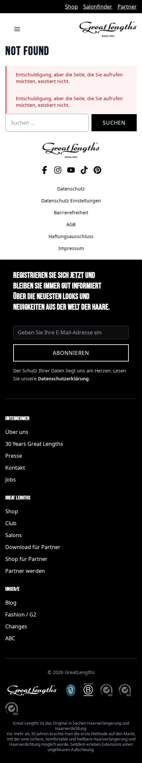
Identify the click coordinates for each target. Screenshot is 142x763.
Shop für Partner (26, 559)
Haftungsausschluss (71, 236)
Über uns (16, 432)
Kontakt (15, 467)
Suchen (114, 122)
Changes (16, 626)
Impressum (71, 248)
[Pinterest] (97, 170)
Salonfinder (97, 6)
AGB (71, 224)
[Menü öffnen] (17, 29)
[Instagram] (58, 170)
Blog (11, 602)
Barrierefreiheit (71, 212)
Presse (13, 455)
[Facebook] (45, 170)
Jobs (10, 479)
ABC (10, 638)
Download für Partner (32, 547)
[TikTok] (84, 170)
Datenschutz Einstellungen (71, 200)
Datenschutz (71, 189)
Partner (127, 6)
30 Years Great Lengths (34, 443)
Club (11, 523)
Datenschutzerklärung (63, 378)
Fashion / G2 (20, 614)
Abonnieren (71, 353)
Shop (71, 6)
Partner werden (25, 570)
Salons (13, 535)
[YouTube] (71, 170)
